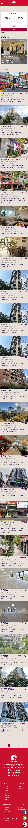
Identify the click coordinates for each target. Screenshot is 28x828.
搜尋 (14, 29)
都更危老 (7, 797)
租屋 (7, 788)
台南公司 (21, 788)
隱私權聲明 (7, 811)
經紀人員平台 (21, 807)
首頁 (2, 10)
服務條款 (7, 809)
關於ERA (7, 799)
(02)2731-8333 (16, 773)
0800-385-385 (16, 775)
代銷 (7, 790)
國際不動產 (7, 793)
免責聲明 (7, 807)
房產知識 (7, 795)
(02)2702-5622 (16, 770)
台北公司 (21, 786)
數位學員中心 (21, 809)
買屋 (6, 10)
